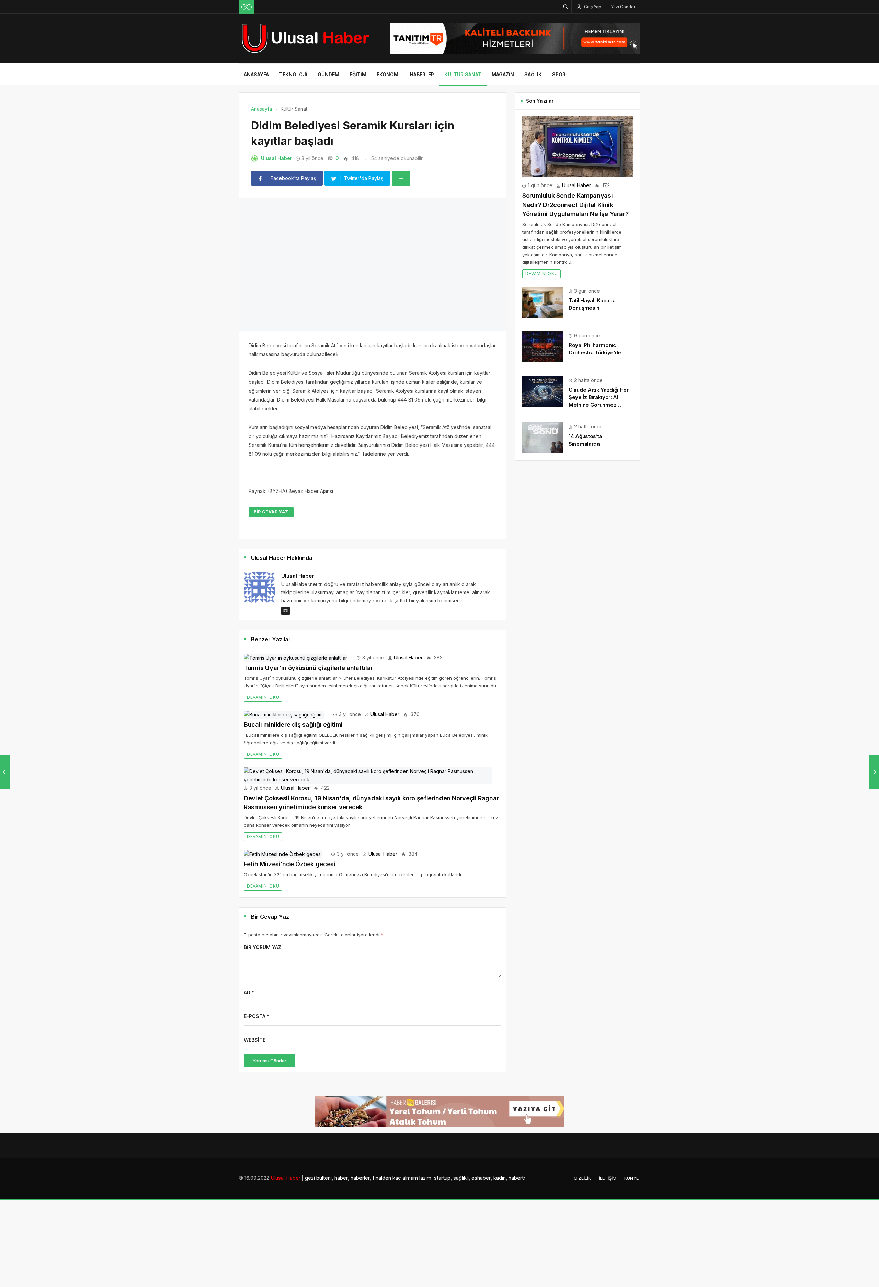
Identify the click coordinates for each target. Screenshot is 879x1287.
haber (341, 1053)
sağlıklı (461, 1053)
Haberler (422, 74)
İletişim (607, 1053)
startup (442, 1053)
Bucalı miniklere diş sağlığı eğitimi (293, 599)
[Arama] (566, 6)
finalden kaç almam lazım (402, 1053)
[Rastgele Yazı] (246, 7)
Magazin (503, 74)
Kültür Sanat (462, 74)
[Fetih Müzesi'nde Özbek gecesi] (283, 729)
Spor (559, 74)
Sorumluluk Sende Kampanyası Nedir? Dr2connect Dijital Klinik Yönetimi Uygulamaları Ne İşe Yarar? (575, 204)
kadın (499, 1053)
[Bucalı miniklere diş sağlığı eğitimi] (284, 589)
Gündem (328, 74)
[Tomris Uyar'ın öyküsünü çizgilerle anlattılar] (295, 532)
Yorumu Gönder (269, 936)
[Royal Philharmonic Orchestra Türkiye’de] (542, 346)
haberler (360, 1053)
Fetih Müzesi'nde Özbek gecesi (289, 739)
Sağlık (533, 74)
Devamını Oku (263, 572)
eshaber (481, 1053)
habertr (517, 1053)
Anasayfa (256, 74)
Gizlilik (582, 1053)
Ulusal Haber (276, 158)
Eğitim (358, 74)
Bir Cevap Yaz (271, 387)
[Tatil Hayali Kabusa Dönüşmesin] (542, 302)
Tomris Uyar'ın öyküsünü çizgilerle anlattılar (308, 542)
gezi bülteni (318, 1053)
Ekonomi (388, 74)
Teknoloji (293, 74)
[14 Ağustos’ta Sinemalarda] (542, 437)
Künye (631, 1053)
